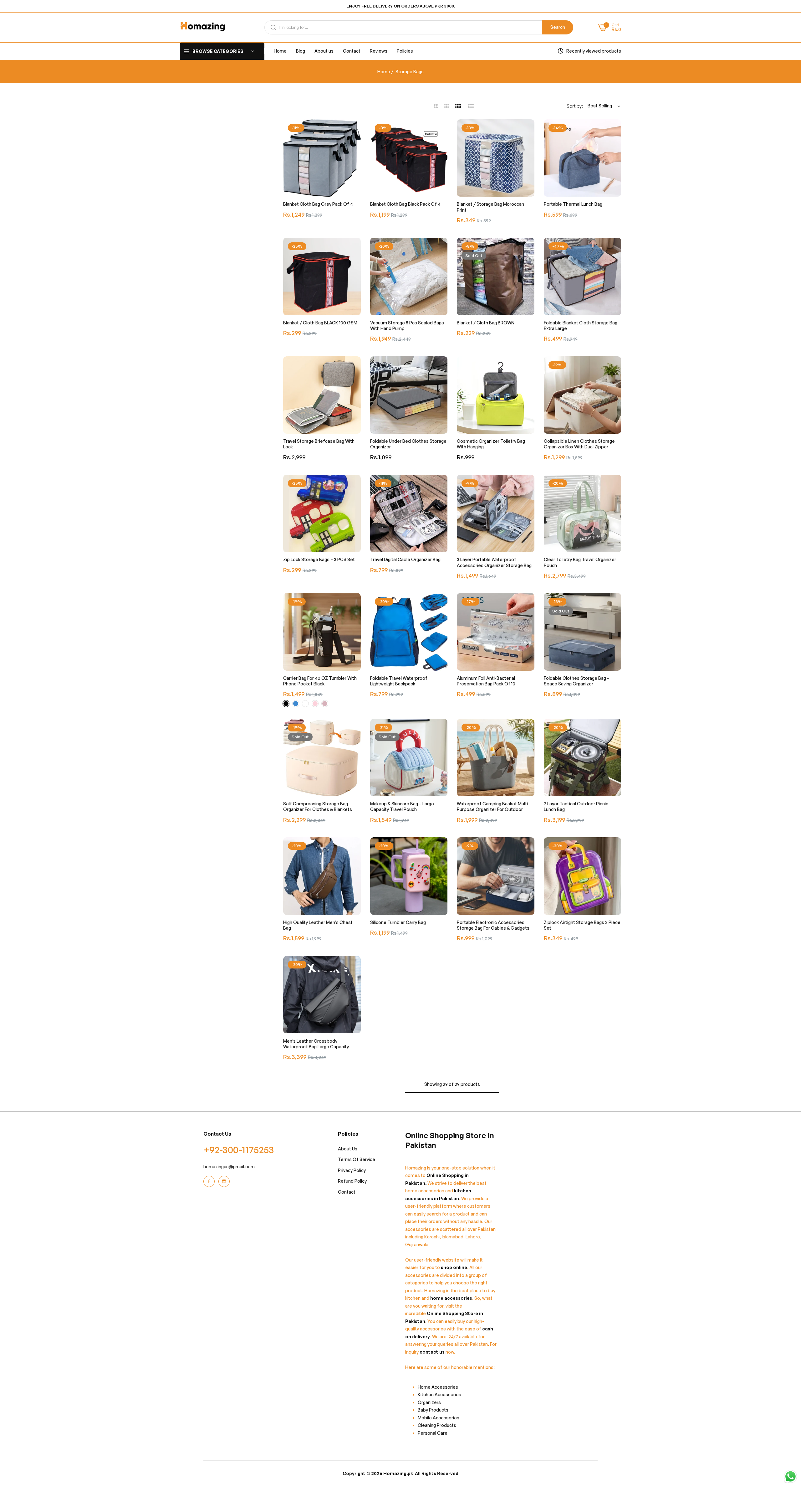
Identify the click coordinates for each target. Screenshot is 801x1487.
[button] (354, 130)
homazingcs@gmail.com (229, 1166)
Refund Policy (352, 1181)
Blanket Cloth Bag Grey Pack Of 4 (318, 204)
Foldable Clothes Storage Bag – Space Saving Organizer (577, 680)
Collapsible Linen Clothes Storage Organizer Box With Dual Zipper (579, 443)
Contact (346, 1192)
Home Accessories (439, 1387)
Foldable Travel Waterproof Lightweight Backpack (398, 680)
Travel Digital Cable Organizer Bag (405, 559)
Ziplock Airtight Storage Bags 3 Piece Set (582, 925)
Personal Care (432, 1433)
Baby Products (433, 1410)
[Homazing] (202, 27)
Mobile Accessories (438, 1417)
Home (383, 71)
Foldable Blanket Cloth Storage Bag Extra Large (580, 325)
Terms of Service (356, 1159)
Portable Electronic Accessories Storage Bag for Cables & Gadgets (493, 925)
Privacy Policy (352, 1170)
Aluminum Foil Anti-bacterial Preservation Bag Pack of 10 (486, 680)
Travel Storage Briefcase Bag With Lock (319, 443)
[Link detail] (210, 1181)
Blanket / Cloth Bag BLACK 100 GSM (320, 322)
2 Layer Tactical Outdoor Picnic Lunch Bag (576, 806)
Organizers (429, 1402)
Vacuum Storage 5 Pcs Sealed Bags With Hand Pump (407, 325)
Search (557, 27)
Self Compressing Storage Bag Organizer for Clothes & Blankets (317, 806)
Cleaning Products (437, 1425)
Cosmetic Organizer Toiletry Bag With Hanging (491, 443)
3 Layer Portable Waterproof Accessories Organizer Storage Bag (494, 562)
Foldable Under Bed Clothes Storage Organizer (408, 443)
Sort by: (575, 106)
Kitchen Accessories (439, 1394)
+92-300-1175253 (238, 1149)
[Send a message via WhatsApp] (790, 1476)
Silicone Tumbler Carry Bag (398, 922)
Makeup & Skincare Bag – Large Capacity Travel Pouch (402, 806)
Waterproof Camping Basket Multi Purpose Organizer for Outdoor (492, 806)
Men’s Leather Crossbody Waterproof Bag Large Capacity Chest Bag (316, 1043)
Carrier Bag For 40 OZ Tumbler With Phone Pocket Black (320, 680)
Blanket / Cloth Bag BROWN (485, 322)
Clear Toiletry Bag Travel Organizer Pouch (580, 562)
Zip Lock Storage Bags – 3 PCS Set (319, 559)
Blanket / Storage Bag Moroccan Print (490, 206)
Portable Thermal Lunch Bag (573, 204)
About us (347, 1148)
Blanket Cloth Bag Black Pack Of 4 (405, 204)
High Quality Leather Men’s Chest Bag (318, 925)
